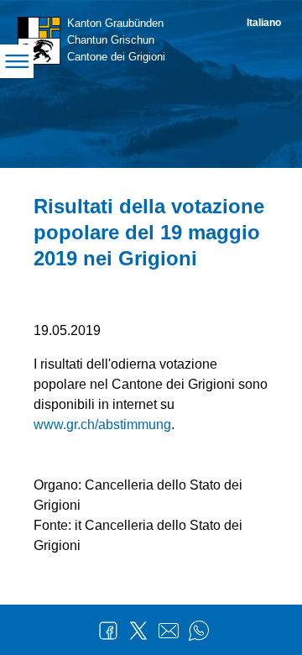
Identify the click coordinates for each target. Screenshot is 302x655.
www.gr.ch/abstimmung (102, 424)
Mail (168, 630)
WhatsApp (198, 630)
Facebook (108, 630)
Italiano (264, 23)
